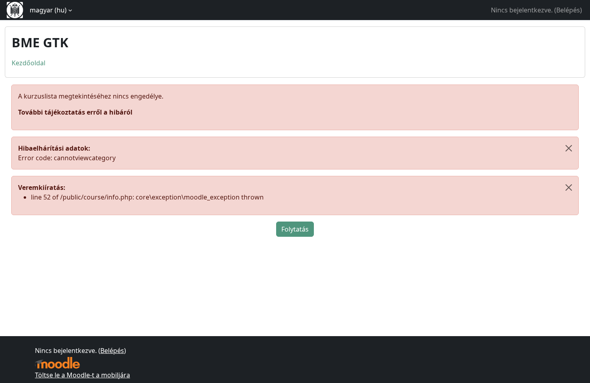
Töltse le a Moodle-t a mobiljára (82, 375)
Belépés (568, 10)
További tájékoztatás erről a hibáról (75, 112)
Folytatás (295, 229)
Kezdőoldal (28, 62)
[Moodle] (57, 362)
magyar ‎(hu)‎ (48, 10)
